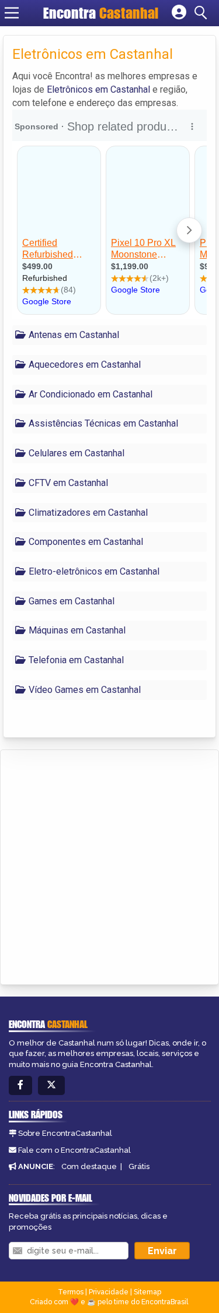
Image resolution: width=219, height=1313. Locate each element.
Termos (71, 1292)
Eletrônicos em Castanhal (98, 89)
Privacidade (108, 1292)
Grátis (139, 1166)
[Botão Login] (179, 12)
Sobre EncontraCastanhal (65, 1133)
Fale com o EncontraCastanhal (74, 1150)
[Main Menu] (11, 12)
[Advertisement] (109, 865)
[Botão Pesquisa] (202, 13)
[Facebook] (20, 1085)
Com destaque (89, 1166)
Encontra (100, 13)
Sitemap (147, 1292)
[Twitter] (51, 1085)
